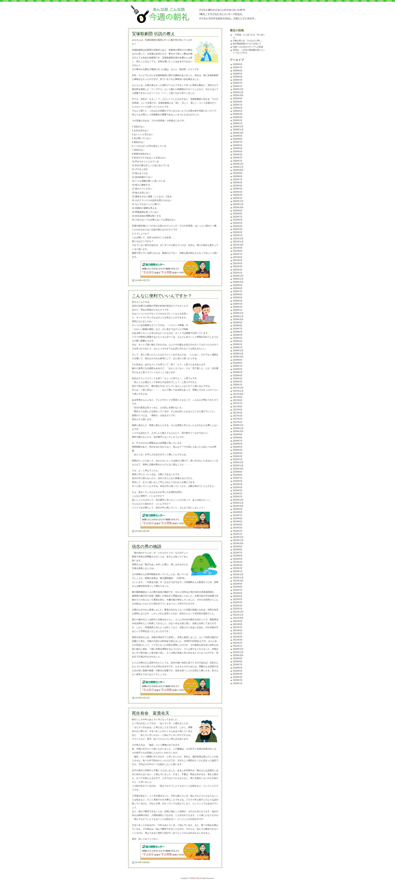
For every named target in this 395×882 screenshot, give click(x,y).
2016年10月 (238, 431)
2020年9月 (237, 285)
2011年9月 (237, 621)
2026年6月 (237, 70)
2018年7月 (237, 366)
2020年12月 (238, 276)
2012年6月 (237, 593)
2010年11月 (238, 652)
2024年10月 (238, 133)
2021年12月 (238, 238)
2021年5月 (237, 260)
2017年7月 (237, 403)
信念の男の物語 (146, 546)
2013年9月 (237, 546)
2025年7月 (237, 105)
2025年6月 (237, 108)
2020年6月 (237, 294)
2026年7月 (237, 67)
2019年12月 (238, 313)
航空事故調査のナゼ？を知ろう (247, 43)
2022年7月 (237, 217)
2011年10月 (238, 618)
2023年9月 (237, 173)
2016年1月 (237, 459)
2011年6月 (237, 630)
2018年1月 (237, 384)
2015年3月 (237, 490)
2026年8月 (237, 64)
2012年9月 (237, 584)
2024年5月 (237, 148)
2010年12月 (238, 649)
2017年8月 (237, 400)
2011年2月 (237, 643)
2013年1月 (237, 571)
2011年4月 (237, 637)
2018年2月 (237, 381)
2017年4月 (237, 413)
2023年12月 (238, 164)
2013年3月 (237, 565)
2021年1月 (237, 273)
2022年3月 (237, 229)
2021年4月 (237, 263)
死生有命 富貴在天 (150, 713)
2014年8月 (237, 512)
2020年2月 (237, 307)
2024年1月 (237, 161)
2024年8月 (237, 139)
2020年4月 (237, 301)
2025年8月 (237, 102)
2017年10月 (238, 394)
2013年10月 (238, 543)
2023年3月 (237, 192)
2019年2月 (237, 344)
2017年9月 (237, 397)
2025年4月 (237, 114)
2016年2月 (237, 456)
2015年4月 (237, 487)
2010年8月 (237, 661)
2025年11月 (238, 92)
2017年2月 (237, 419)
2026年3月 (237, 80)
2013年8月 (237, 549)
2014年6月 (237, 518)
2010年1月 (237, 683)
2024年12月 (238, 126)
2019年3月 (237, 341)
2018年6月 (237, 369)
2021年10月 (238, 245)
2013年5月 (237, 559)
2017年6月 (237, 406)
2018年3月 (237, 378)
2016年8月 (237, 437)
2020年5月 (237, 297)
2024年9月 (237, 136)
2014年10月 (238, 506)
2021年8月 (237, 251)
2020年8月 (237, 288)
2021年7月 (237, 254)
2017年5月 (237, 409)
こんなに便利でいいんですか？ (162, 295)
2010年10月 (238, 655)
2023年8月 (237, 176)
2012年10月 (238, 580)
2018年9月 (237, 360)
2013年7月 (237, 552)
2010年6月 (237, 668)
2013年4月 (237, 562)
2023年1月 (237, 198)
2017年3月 (237, 416)
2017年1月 (237, 422)
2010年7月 (237, 664)
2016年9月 (237, 434)
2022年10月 (238, 207)
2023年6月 (237, 182)
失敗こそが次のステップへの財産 (248, 47)
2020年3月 (237, 304)
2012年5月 (237, 596)
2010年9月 (237, 658)
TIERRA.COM (194, 878)
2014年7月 (237, 515)
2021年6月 (237, 257)
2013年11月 (238, 540)
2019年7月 (237, 328)
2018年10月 (238, 356)
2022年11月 (238, 204)
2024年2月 (237, 157)
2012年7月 (237, 590)
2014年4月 (237, 524)
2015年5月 (237, 484)
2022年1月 (237, 235)
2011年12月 (238, 612)
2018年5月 (237, 372)
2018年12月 (238, 350)
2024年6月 (237, 145)
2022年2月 (237, 232)
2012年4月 (237, 599)
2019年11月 (238, 316)
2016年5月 (237, 447)
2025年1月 (237, 123)
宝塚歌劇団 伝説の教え (153, 33)
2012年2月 (237, 605)
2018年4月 (237, 375)
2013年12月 (238, 537)
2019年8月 (237, 325)
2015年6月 (237, 481)
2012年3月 (237, 602)
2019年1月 (237, 347)
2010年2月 (237, 680)
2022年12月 (238, 201)
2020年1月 (237, 310)
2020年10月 (238, 282)
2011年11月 (238, 615)
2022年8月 (237, 213)
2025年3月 (237, 117)
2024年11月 (238, 129)
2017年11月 (238, 391)
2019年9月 (237, 322)
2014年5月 (237, 521)
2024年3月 (237, 154)
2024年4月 (237, 151)
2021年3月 (237, 266)
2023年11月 (238, 167)
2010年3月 (237, 677)
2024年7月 (237, 142)
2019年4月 (237, 338)
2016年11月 (238, 428)
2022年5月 (237, 223)
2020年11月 (238, 279)
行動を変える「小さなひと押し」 (248, 40)
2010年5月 (237, 671)
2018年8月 (237, 363)
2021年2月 (237, 269)
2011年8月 (237, 624)
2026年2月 (237, 83)
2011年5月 (237, 633)
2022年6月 (237, 220)
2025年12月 (238, 89)
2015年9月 (237, 472)
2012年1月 (237, 609)
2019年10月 (238, 319)
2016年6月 (237, 444)
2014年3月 (237, 528)
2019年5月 (237, 335)
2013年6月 (237, 556)
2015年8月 (237, 475)
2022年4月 (237, 226)
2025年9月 (237, 98)
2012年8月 (237, 587)
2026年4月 (237, 77)
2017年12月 (238, 388)
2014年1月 (237, 534)
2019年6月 (237, 332)
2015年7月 (237, 478)
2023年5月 (237, 185)
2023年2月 (237, 195)
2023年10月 (238, 170)
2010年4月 (237, 674)
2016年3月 (237, 453)
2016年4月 (237, 450)
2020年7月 (237, 291)
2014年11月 (238, 503)
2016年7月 (237, 441)
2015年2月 (237, 493)
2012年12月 (238, 574)
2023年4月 (237, 189)
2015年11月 (238, 465)
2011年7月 (237, 627)
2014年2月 (237, 531)
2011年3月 (237, 640)
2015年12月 (238, 462)
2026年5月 (237, 74)
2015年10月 (238, 469)
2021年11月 (238, 241)
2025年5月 (237, 111)
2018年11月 (238, 353)
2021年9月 (237, 248)
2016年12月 (238, 425)
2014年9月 (237, 509)
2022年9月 (237, 210)
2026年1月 (237, 86)
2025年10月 (238, 95)
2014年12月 (238, 500)
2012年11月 (238, 577)
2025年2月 (237, 120)
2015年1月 (237, 496)
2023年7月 (237, 179)
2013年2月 (237, 568)
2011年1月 (237, 646)
